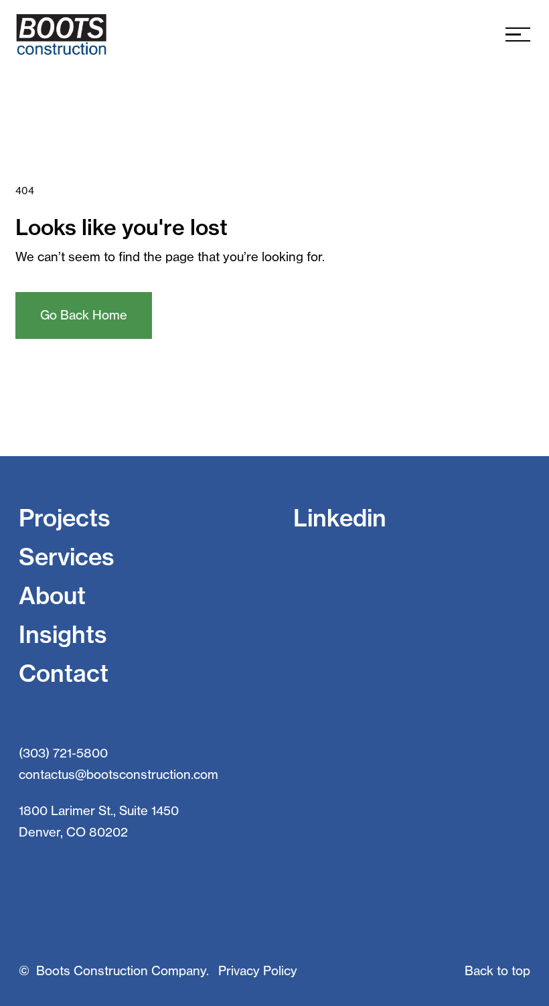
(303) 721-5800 (63, 753)
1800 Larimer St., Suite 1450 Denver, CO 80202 (99, 821)
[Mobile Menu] (517, 34)
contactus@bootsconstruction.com (118, 774)
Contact (63, 673)
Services (66, 557)
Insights (63, 634)
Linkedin (339, 518)
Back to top (497, 971)
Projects (64, 518)
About (52, 595)
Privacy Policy (257, 971)
